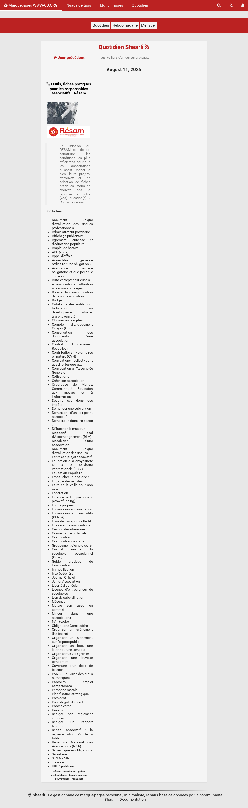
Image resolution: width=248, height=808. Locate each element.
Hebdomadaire (125, 25)
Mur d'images (111, 5)
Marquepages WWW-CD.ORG (33, 5)
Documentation (132, 799)
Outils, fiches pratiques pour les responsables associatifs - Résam (70, 88)
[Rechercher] (219, 5)
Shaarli (39, 795)
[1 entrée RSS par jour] (147, 47)
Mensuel (148, 25)
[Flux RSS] (231, 5)
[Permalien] (48, 84)
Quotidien (140, 5)
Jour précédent (70, 57)
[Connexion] (243, 5)
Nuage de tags (78, 5)
